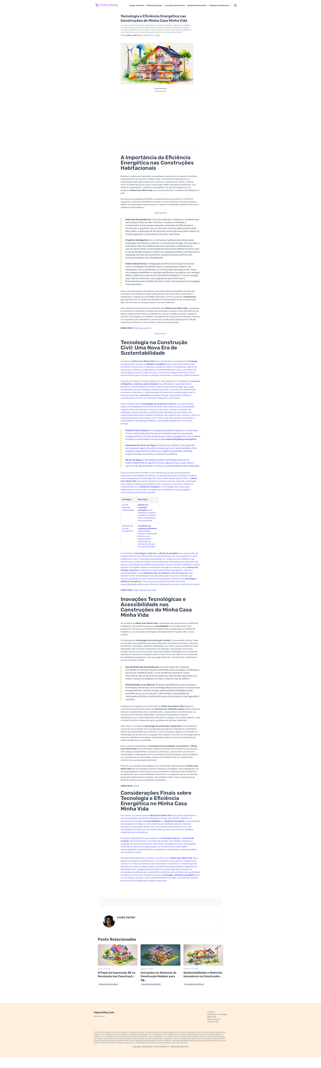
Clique (136, 786)
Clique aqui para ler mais (144, 590)
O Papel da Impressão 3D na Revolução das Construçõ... (116, 974)
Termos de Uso (213, 1019)
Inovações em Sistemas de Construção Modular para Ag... (158, 976)
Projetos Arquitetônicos (219, 5)
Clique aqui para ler (142, 328)
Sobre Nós (211, 1017)
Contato (210, 1012)
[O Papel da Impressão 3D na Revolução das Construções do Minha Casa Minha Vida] (118, 965)
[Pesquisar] (235, 5)
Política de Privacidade (217, 1014)
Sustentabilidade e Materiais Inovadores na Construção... (202, 974)
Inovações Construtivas (175, 5)
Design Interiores (136, 5)
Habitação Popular (154, 5)
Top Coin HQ (212, 1022)
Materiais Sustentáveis (197, 5)
